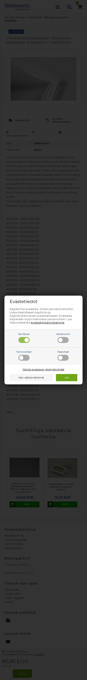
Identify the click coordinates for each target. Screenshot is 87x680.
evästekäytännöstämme (47, 322)
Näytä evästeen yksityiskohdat (43, 369)
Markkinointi (63, 334)
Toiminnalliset (23, 352)
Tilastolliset (63, 352)
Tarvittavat (24, 334)
